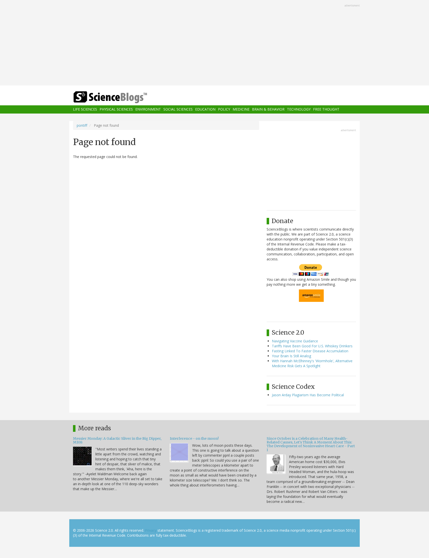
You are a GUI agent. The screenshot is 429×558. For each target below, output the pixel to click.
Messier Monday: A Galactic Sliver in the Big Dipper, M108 (117, 440)
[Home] (120, 97)
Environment (148, 109)
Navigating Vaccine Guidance (295, 341)
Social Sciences (178, 109)
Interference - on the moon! (194, 438)
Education (205, 109)
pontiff (82, 125)
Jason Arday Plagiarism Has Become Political (308, 395)
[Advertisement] (214, 43)
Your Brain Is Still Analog (291, 356)
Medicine (241, 109)
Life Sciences (85, 109)
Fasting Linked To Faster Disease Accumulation (310, 351)
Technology (299, 109)
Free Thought (326, 109)
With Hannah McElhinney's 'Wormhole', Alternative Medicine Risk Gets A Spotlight (312, 363)
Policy (224, 109)
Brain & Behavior (268, 109)
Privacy (150, 530)
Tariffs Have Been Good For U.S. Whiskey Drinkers (312, 346)
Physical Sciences (116, 109)
